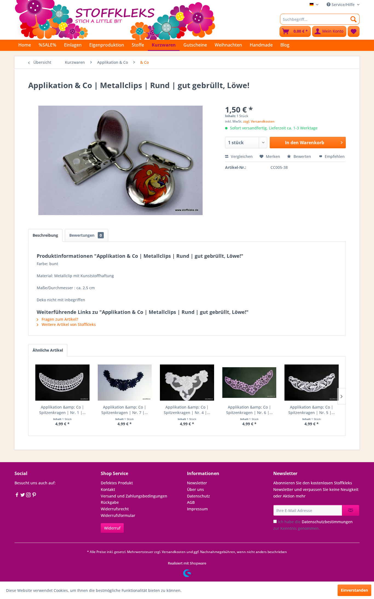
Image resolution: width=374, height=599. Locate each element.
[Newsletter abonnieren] (350, 510)
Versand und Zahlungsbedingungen (134, 496)
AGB (191, 502)
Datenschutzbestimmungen (327, 521)
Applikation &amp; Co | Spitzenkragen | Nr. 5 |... (311, 409)
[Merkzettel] (353, 31)
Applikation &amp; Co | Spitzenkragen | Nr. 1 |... (62, 409)
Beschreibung (45, 235)
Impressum (197, 508)
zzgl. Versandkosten (259, 121)
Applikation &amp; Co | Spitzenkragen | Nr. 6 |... (249, 409)
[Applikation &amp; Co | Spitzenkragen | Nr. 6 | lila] (249, 382)
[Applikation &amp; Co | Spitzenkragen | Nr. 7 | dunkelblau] (125, 382)
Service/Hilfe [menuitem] (343, 4)
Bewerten (302, 156)
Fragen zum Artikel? (59, 319)
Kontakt (108, 489)
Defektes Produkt (117, 482)
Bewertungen (85, 235)
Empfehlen (334, 156)
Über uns (195, 489)
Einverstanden (354, 590)
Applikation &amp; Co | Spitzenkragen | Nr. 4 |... (187, 409)
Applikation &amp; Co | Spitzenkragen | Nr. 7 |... (124, 409)
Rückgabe (110, 502)
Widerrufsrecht (115, 508)
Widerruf (112, 528)
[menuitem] (319, 19)
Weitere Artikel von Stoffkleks (68, 324)
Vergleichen (241, 156)
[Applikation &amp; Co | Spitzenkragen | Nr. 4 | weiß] (187, 382)
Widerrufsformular (118, 515)
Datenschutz (198, 496)
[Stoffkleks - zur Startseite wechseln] (115, 19)
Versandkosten (174, 551)
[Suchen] (353, 19)
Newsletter (197, 482)
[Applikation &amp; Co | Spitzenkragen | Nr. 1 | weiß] (62, 382)
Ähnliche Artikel (48, 350)
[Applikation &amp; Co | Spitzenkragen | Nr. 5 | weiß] (311, 382)
